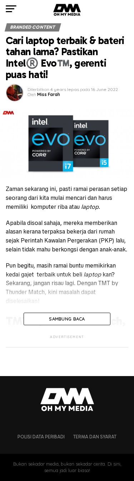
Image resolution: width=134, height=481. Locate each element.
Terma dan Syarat (94, 436)
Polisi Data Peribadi (41, 436)
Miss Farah (48, 94)
